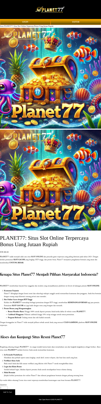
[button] (7, 392)
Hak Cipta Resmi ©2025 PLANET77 (50, 399)
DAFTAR (75, 22)
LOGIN (25, 22)
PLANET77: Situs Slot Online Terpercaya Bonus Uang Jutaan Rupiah (28, 26)
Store (2, 26)
